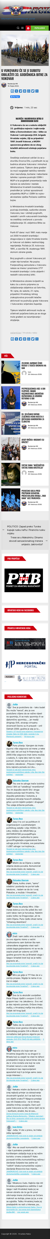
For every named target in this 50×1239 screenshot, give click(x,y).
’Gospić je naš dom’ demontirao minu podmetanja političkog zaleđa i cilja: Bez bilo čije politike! (25, 772)
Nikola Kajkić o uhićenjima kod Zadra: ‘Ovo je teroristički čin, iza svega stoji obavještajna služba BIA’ (24, 1209)
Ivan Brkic (17, 1127)
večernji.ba (15, 332)
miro (15, 933)
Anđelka (31, 472)
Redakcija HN (13, 84)
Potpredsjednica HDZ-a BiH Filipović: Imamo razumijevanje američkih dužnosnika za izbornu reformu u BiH (33, 393)
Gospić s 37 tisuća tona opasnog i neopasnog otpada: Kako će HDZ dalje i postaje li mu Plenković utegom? (24, 734)
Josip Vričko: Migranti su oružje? (33, 441)
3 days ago (23, 1121)
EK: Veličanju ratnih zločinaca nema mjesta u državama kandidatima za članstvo (33, 418)
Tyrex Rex (18, 742)
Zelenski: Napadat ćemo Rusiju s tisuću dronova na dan (34, 366)
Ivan (29, 372)
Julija (15, 704)
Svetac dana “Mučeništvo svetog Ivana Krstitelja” (33, 466)
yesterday (19, 775)
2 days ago (35, 874)
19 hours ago (29, 736)
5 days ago (36, 1138)
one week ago (23, 1212)
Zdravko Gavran (21, 780)
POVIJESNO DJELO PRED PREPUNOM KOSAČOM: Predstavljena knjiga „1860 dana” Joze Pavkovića (34, 494)
